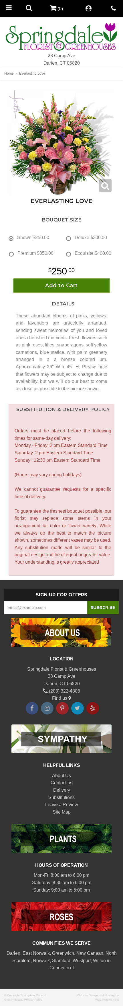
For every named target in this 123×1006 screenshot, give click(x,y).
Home (9, 73)
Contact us (61, 782)
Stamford (61, 960)
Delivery (61, 790)
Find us (60, 698)
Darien (13, 953)
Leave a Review (61, 804)
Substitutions (61, 797)
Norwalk (41, 960)
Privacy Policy (33, 999)
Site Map (62, 812)
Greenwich (63, 953)
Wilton (99, 960)
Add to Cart (61, 285)
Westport (82, 960)
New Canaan (89, 953)
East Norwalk (36, 953)
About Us (61, 775)
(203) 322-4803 (64, 691)
